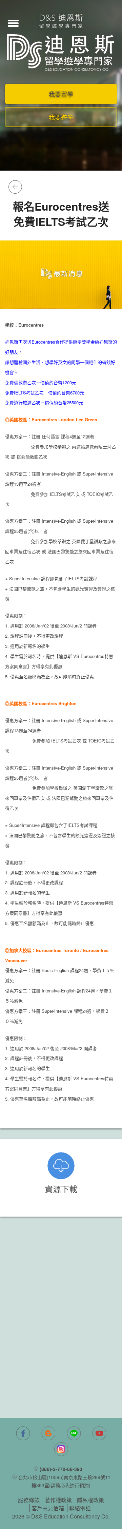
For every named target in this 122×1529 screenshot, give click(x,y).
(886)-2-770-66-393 (61, 1469)
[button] (13, 22)
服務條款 (29, 1500)
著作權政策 (58, 1500)
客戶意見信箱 (48, 1508)
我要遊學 (61, 117)
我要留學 (61, 94)
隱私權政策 (90, 1500)
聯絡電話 (80, 1508)
